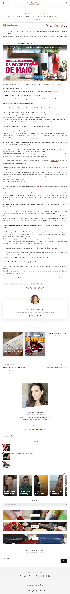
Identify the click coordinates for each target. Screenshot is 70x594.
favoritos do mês (30, 283)
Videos (14, 588)
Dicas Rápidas (62, 474)
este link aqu (55, 99)
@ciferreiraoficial (8, 436)
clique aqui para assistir (25, 43)
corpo (33, 13)
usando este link (54, 91)
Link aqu (33, 225)
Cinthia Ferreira (12, 25)
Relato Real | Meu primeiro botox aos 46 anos (22, 453)
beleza (6, 283)
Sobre (6, 588)
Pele (38, 13)
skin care (39, 283)
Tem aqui (52, 108)
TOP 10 (43, 13)
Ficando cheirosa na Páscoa (57, 333)
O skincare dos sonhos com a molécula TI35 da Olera (24, 462)
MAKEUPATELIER (36, 576)
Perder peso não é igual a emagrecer (56, 367)
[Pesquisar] (64, 561)
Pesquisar (6, 558)
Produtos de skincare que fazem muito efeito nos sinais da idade (27, 445)
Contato (63, 588)
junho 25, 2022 (35, 19)
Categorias (24, 588)
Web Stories (52, 588)
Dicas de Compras (38, 588)
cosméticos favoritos (16, 283)
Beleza (27, 13)
